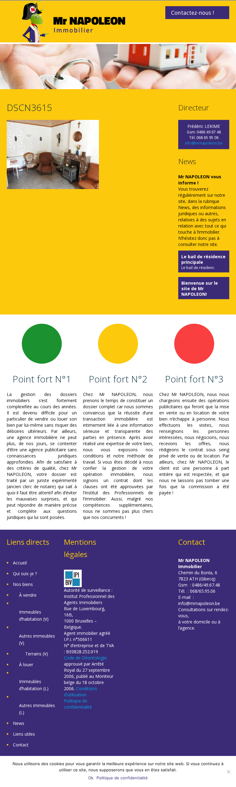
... (215, 267)
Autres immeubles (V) (37, 639)
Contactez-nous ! (192, 12)
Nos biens (23, 584)
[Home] (74, 21)
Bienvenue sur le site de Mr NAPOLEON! (199, 288)
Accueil (20, 563)
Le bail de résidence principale (203, 259)
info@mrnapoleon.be (203, 143)
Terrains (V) (36, 654)
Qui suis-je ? (25, 573)
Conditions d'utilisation (80, 692)
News (18, 723)
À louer (26, 664)
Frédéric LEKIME (203, 126)
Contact (21, 745)
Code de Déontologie (85, 658)
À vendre (28, 595)
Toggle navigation (12, 15)
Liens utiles (24, 734)
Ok (90, 777)
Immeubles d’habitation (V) (34, 615)
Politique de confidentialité (78, 704)
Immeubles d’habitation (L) (34, 684)
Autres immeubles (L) (37, 708)
